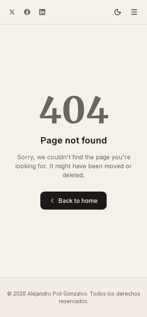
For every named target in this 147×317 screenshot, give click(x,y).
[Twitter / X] (12, 12)
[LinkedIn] (42, 12)
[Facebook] (27, 12)
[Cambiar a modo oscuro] (117, 12)
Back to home (78, 200)
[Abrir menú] (134, 12)
